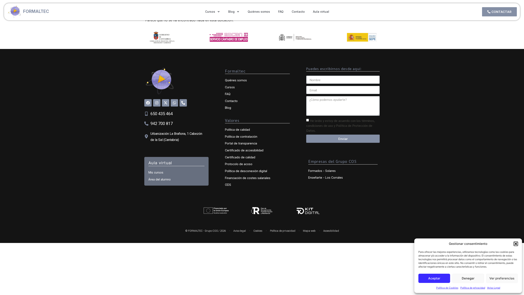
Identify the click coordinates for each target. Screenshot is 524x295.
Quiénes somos (259, 11)
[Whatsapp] (174, 103)
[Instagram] (156, 103)
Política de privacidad (472, 287)
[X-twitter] (165, 103)
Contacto (298, 11)
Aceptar (434, 278)
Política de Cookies (447, 287)
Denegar (468, 278)
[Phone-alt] (183, 103)
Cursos (210, 11)
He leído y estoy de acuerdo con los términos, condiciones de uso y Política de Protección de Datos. (340, 125)
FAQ (280, 11)
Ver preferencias (501, 278)
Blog (231, 11)
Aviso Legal (493, 287)
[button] (516, 244)
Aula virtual (321, 11)
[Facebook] (148, 103)
